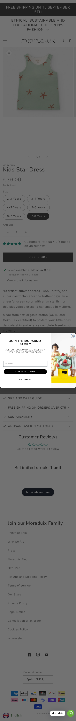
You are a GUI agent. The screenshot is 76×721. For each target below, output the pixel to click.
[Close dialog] (73, 336)
